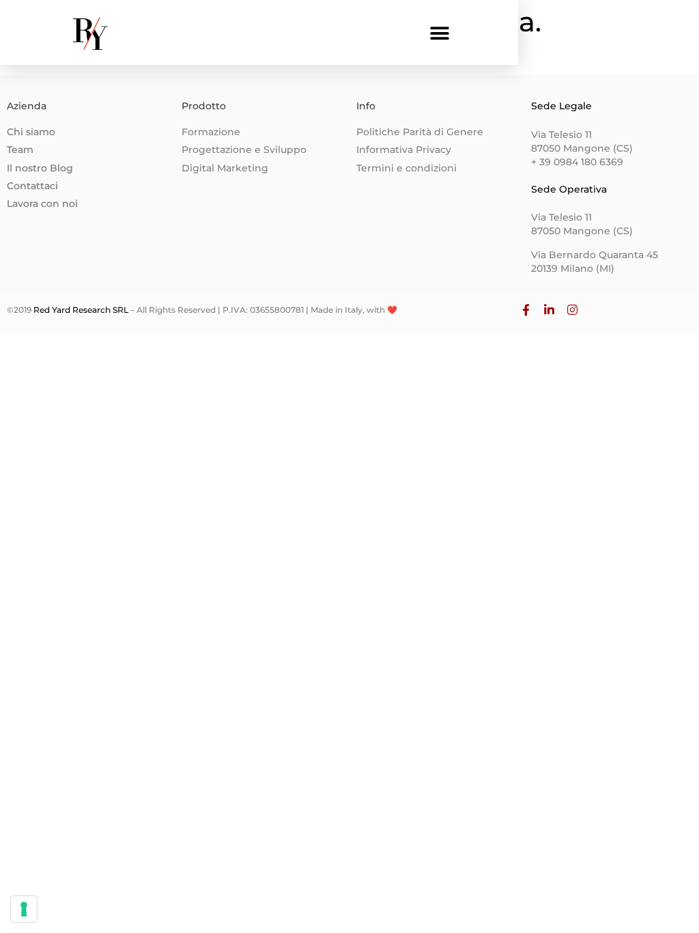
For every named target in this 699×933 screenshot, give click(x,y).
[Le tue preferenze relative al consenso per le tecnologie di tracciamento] (24, 909)
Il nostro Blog (40, 168)
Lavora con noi (42, 203)
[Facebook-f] (526, 310)
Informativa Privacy (403, 149)
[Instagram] (572, 310)
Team (20, 149)
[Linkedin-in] (549, 310)
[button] (440, 33)
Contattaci (32, 186)
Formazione (211, 132)
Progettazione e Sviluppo (244, 149)
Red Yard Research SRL (79, 310)
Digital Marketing (225, 168)
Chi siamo (31, 132)
